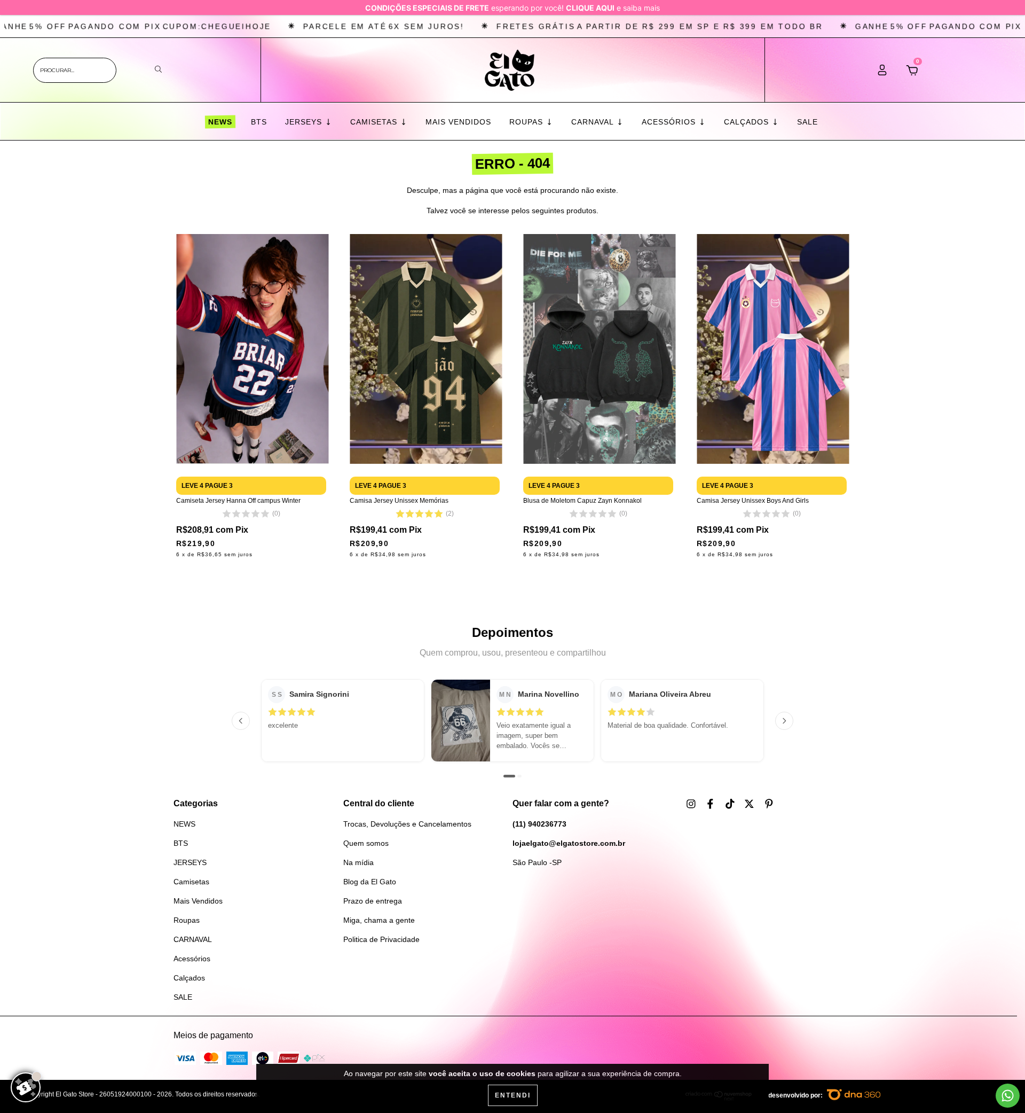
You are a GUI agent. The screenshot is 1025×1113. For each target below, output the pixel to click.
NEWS (220, 122)
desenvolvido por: (796, 1095)
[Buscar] (158, 69)
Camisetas (375, 122)
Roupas (527, 122)
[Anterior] (241, 721)
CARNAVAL (593, 122)
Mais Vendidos (458, 122)
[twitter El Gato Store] (750, 804)
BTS (259, 122)
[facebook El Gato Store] (711, 804)
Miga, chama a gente (379, 920)
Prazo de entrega (372, 901)
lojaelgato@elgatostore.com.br (568, 843)
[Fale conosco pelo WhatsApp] (1008, 1096)
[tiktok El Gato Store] (731, 804)
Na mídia (358, 862)
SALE (807, 122)
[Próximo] (784, 721)
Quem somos (366, 843)
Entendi (513, 1095)
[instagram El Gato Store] (692, 804)
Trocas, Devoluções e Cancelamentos (407, 824)
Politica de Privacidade (381, 939)
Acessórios (670, 122)
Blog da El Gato (369, 881)
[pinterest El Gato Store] (769, 804)
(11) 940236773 (539, 824)
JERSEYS (305, 122)
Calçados (747, 122)
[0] (912, 73)
